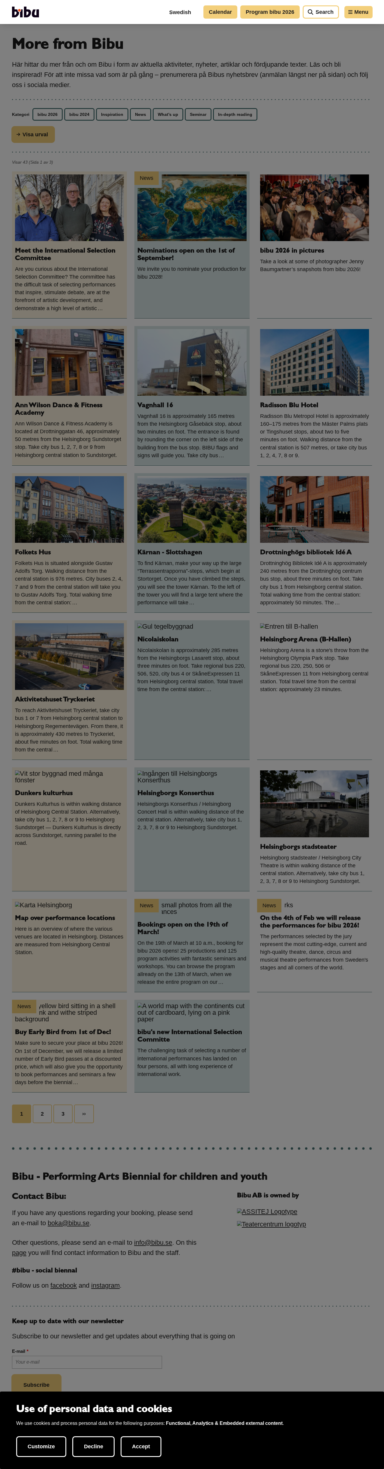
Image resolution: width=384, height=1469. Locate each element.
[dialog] (192, 1430)
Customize (41, 1446)
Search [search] (325, 12)
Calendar (220, 12)
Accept (141, 1446)
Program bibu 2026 (270, 12)
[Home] (25, 12)
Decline (93, 1446)
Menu (361, 12)
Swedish (180, 12)
